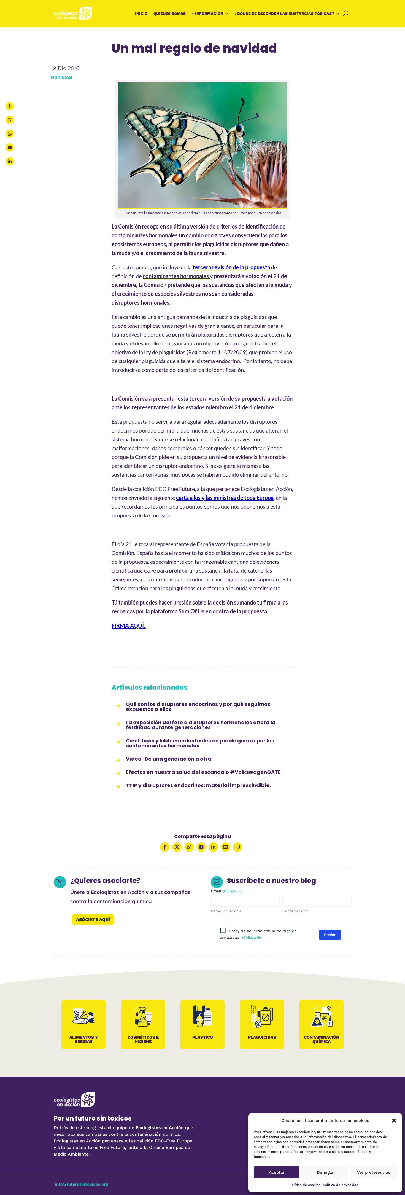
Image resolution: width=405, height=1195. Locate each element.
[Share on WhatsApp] (10, 134)
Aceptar (277, 1172)
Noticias (61, 77)
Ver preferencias (373, 1172)
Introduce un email (227, 911)
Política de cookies (305, 1185)
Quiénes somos (169, 13)
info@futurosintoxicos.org (81, 1184)
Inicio (141, 13)
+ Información (207, 13)
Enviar (330, 935)
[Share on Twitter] (10, 120)
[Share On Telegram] (201, 847)
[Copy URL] (237, 847)
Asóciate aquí (93, 919)
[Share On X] (177, 847)
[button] (394, 1120)
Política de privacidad (340, 1185)
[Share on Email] (10, 147)
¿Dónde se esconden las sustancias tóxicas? (284, 13)
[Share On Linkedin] (213, 847)
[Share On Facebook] (164, 847)
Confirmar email (296, 911)
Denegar (325, 1172)
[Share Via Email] (225, 847)
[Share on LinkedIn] (10, 161)
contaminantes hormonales (176, 276)
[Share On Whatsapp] (189, 847)
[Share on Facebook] (10, 106)
